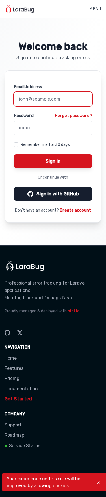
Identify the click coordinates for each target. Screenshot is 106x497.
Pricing (12, 378)
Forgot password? (73, 115)
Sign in (53, 161)
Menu (95, 9)
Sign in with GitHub (57, 194)
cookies (61, 485)
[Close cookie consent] (98, 482)
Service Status (24, 445)
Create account (75, 210)
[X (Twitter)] (20, 333)
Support (13, 425)
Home (11, 358)
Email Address (28, 86)
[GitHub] (7, 333)
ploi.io (74, 311)
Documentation (21, 388)
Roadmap (14, 435)
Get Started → (21, 399)
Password (24, 115)
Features (14, 368)
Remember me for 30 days (45, 144)
